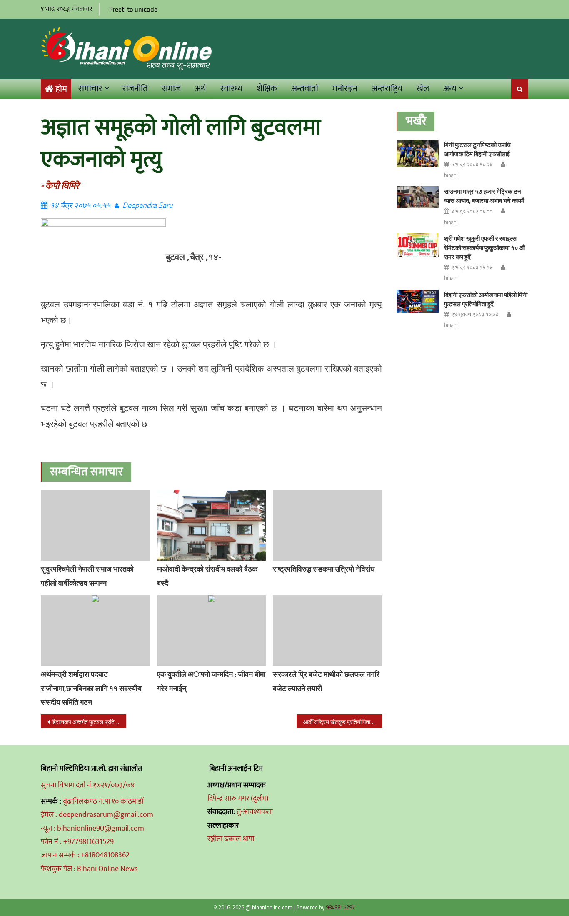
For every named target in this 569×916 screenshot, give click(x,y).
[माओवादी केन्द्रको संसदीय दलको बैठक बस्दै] (211, 525)
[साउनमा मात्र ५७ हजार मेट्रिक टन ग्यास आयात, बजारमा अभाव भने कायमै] (418, 196)
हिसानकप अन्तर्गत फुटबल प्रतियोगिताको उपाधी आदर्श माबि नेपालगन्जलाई (89, 721)
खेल (423, 88)
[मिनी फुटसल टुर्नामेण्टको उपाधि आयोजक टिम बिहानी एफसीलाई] (418, 153)
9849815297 (340, 907)
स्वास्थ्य (231, 88)
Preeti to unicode (133, 9)
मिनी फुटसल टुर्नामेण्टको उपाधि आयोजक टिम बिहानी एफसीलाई (477, 149)
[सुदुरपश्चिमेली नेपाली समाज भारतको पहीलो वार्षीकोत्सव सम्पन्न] (95, 525)
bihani (451, 175)
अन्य (450, 88)
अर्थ (200, 88)
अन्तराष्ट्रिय (387, 88)
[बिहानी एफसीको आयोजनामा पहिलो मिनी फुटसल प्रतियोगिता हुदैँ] (418, 301)
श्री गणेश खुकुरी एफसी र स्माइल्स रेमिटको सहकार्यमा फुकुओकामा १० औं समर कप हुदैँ (484, 248)
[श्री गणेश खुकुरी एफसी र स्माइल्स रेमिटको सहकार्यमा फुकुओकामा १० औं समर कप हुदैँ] (418, 245)
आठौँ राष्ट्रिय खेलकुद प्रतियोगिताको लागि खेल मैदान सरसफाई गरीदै (342, 721)
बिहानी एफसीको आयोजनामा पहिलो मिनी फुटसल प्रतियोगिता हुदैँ (485, 299)
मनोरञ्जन (344, 88)
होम (61, 89)
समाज (171, 88)
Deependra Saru (147, 205)
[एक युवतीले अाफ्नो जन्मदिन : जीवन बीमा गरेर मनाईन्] (211, 630)
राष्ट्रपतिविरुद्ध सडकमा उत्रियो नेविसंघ (324, 568)
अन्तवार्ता (304, 88)
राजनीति (135, 88)
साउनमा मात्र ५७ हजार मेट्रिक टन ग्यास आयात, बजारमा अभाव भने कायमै (484, 196)
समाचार (90, 88)
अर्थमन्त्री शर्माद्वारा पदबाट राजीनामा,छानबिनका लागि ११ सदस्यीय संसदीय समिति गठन (91, 688)
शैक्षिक (267, 88)
